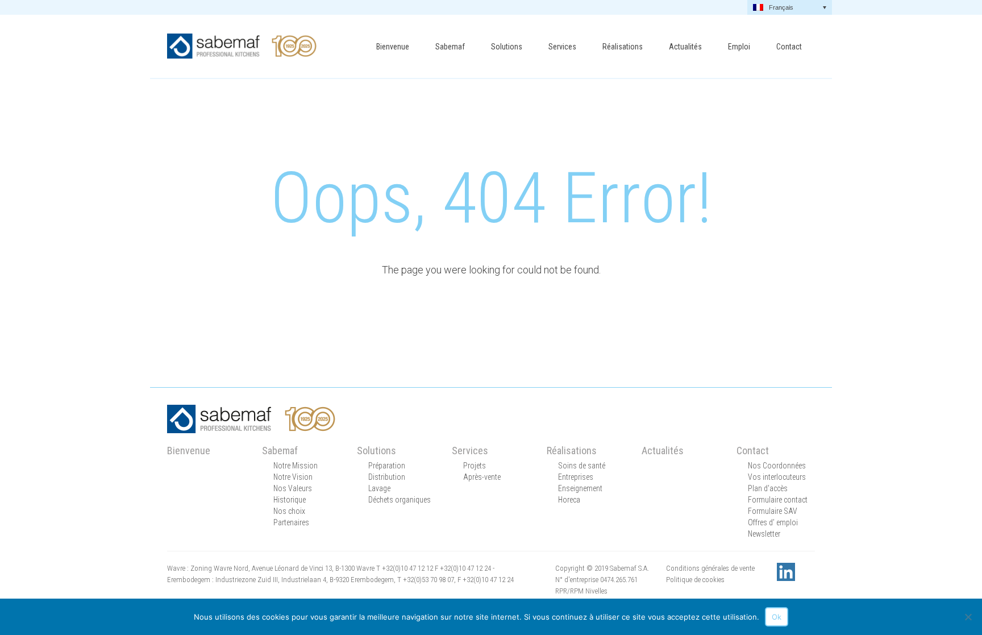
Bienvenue (392, 46)
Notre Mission (295, 465)
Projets (474, 465)
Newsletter (764, 533)
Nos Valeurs (292, 488)
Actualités (685, 46)
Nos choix (289, 511)
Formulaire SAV (772, 511)
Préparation (386, 465)
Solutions (506, 46)
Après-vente (482, 477)
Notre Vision (293, 477)
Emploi (739, 46)
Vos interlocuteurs (777, 477)
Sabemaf (450, 46)
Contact (789, 46)
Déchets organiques (399, 499)
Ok (776, 616)
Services (562, 46)
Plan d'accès (768, 488)
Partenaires (291, 522)
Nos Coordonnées (777, 465)
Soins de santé (581, 465)
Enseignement (580, 488)
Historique (289, 499)
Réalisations (622, 46)
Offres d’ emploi (773, 522)
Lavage (379, 488)
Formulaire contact (778, 499)
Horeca (569, 499)
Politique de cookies (695, 579)
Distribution (386, 477)
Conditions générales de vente (710, 568)
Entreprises (575, 477)
